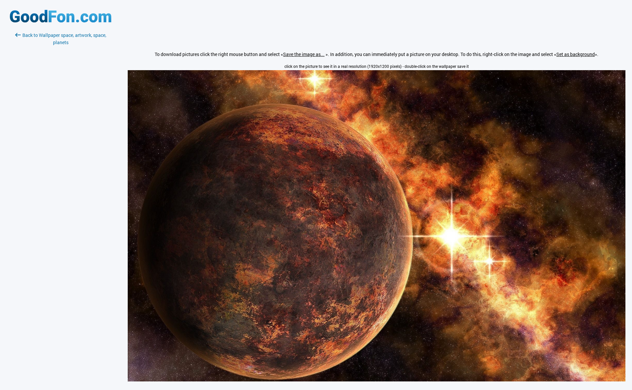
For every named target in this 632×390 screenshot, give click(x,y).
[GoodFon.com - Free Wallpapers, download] (60, 20)
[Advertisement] (60, 124)
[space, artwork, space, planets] (376, 379)
